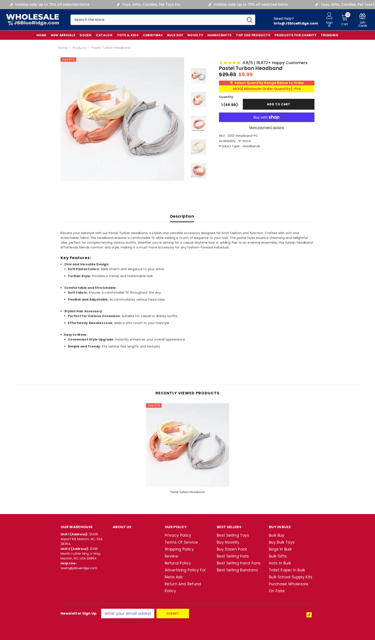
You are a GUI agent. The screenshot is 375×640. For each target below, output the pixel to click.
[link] (363, 20)
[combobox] (157, 20)
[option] (187, 450)
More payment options (266, 127)
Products (80, 48)
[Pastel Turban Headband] (187, 444)
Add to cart (278, 104)
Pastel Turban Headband (187, 492)
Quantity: (226, 97)
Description (182, 216)
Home (63, 48)
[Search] (163, 20)
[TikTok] (309, 614)
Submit (172, 613)
